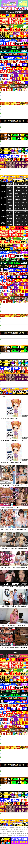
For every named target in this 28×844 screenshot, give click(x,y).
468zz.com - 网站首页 (14, 12)
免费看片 (3, 223)
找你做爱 (24, 196)
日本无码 (24, 184)
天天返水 (24, 205)
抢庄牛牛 (17, 202)
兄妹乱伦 (17, 221)
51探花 (24, 209)
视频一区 (3, 185)
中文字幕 (17, 190)
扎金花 (17, 205)
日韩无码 (24, 224)
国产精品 (9, 184)
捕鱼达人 (9, 202)
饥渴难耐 (17, 196)
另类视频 (24, 193)
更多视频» (14, 652)
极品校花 (9, 224)
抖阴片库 (3, 216)
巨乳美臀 (24, 190)
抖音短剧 (9, 209)
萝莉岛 (24, 212)
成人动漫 (24, 187)
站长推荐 (3, 198)
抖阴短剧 (17, 224)
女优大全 (17, 212)
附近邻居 (9, 196)
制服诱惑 (24, 218)
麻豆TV (17, 209)
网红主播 (17, 184)
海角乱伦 (17, 218)
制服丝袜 (17, 193)
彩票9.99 (9, 205)
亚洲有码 (9, 187)
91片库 (10, 212)
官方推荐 (3, 204)
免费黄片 (24, 215)
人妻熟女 (9, 193)
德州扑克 (24, 202)
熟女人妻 (17, 215)
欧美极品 (17, 187)
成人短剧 (24, 221)
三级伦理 (9, 190)
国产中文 (9, 221)
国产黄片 (9, 215)
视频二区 (3, 191)
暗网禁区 (9, 218)
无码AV (3, 210)
